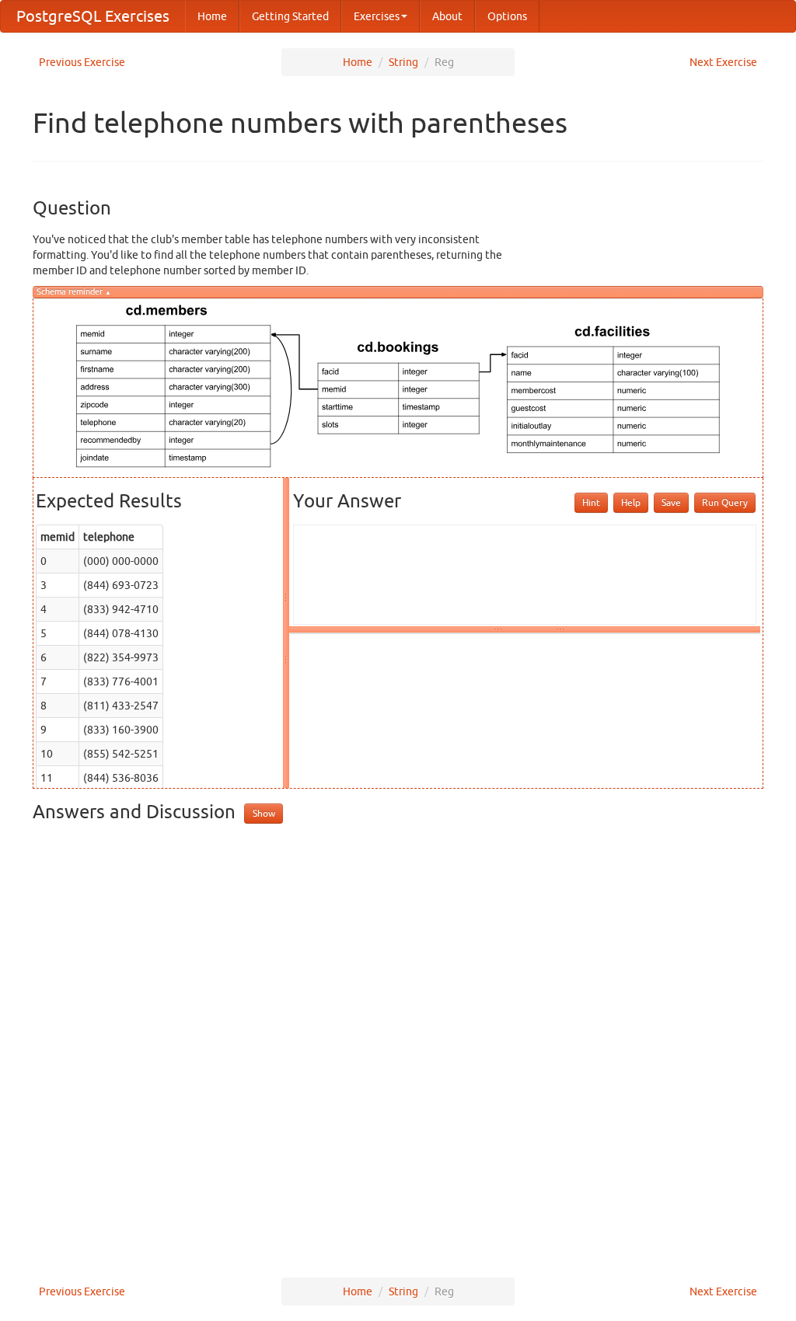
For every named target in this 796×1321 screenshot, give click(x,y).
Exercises (377, 16)
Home (212, 16)
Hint (591, 502)
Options (507, 16)
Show (264, 813)
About (447, 16)
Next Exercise (723, 62)
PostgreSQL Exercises (92, 16)
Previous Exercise (82, 62)
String (403, 62)
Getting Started (290, 16)
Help (631, 502)
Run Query (725, 502)
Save (671, 502)
